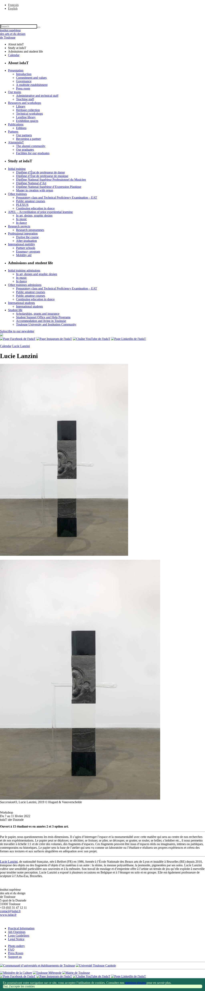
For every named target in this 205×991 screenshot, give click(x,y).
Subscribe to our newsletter (17, 331)
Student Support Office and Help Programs (43, 317)
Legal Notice (16, 939)
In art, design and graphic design (36, 274)
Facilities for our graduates (32, 153)
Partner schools (25, 248)
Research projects (19, 226)
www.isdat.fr (8, 914)
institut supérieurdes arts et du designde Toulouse (12, 34)
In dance (21, 222)
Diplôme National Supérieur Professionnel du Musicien (51, 179)
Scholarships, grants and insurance (37, 313)
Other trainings (17, 194)
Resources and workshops (24, 103)
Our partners (24, 135)
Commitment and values (31, 77)
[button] (102, 15)
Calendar (13, 55)
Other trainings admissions (24, 285)
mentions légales (135, 982)
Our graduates (25, 149)
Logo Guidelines (18, 935)
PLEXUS (22, 204)
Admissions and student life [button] (25, 51)
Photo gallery (16, 946)
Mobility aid (23, 255)
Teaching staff (25, 99)
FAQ (11, 949)
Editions (21, 128)
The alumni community (30, 146)
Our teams (14, 92)
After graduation (26, 240)
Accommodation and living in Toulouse (41, 321)
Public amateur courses (30, 201)
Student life (15, 310)
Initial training (17, 168)
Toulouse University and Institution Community (46, 324)
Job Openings (16, 932)
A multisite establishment (31, 85)
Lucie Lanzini (21, 346)
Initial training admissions (24, 270)
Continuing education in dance (35, 208)
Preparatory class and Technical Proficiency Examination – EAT (56, 197)
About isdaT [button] (16, 44)
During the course (27, 237)
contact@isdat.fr (10, 911)
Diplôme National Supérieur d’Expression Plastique (48, 186)
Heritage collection (28, 110)
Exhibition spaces (27, 121)
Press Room (15, 953)
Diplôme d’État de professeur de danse (40, 172)
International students (21, 303)
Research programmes (30, 230)
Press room (23, 88)
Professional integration (23, 233)
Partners (13, 131)
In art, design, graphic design (34, 215)
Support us (15, 956)
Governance (23, 81)
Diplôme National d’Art (31, 183)
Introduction (23, 74)
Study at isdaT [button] (17, 48)
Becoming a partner (28, 138)
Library (20, 106)
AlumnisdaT (16, 142)
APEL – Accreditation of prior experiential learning (40, 212)
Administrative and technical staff (37, 95)
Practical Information (21, 928)
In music (21, 219)
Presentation (15, 70)
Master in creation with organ (34, 190)
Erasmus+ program (28, 251)
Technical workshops (29, 113)
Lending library (26, 117)
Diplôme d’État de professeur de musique (42, 176)
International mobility (21, 244)
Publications (15, 124)
